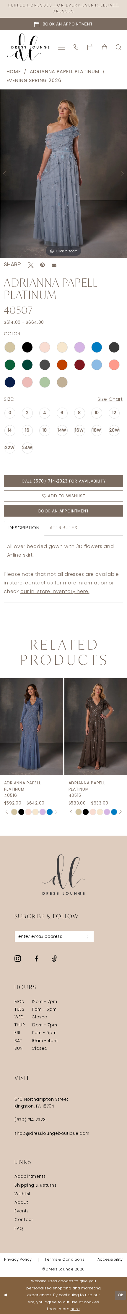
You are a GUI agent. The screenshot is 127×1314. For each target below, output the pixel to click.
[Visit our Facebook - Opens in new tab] (36, 959)
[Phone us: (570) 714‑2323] (76, 47)
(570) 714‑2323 (29, 1120)
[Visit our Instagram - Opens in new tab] (17, 958)
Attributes (63, 528)
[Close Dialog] (5, 1295)
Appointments (30, 1177)
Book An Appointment (63, 511)
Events (21, 1211)
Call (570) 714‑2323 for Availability (64, 481)
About (21, 1203)
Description (24, 528)
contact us (39, 583)
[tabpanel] (63, 173)
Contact (23, 1220)
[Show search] (119, 47)
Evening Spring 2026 (33, 80)
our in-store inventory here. (54, 591)
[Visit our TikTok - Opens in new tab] (54, 958)
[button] (61, 47)
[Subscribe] (88, 937)
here (75, 1309)
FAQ (18, 1229)
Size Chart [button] (110, 399)
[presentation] (44, 726)
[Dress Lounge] (63, 874)
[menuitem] (61, 47)
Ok (120, 1295)
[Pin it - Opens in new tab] (42, 265)
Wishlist (22, 1194)
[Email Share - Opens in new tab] (54, 265)
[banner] (28, 47)
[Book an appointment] (90, 47)
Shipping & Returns (35, 1186)
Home (13, 72)
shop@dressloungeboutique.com (51, 1134)
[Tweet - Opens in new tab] (30, 265)
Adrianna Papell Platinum (65, 72)
